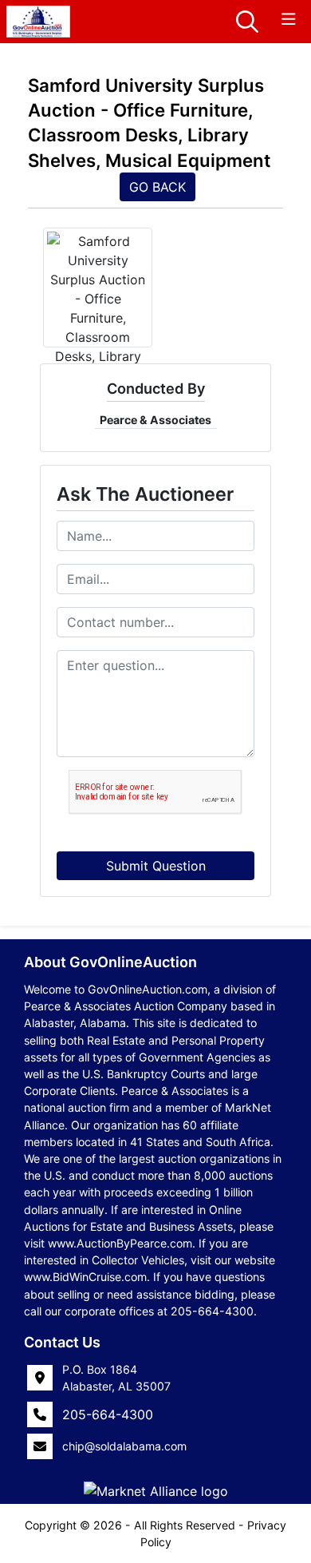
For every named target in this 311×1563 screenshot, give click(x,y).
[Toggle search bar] (247, 21)
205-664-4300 (107, 1414)
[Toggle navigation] (288, 19)
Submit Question (156, 866)
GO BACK (157, 187)
